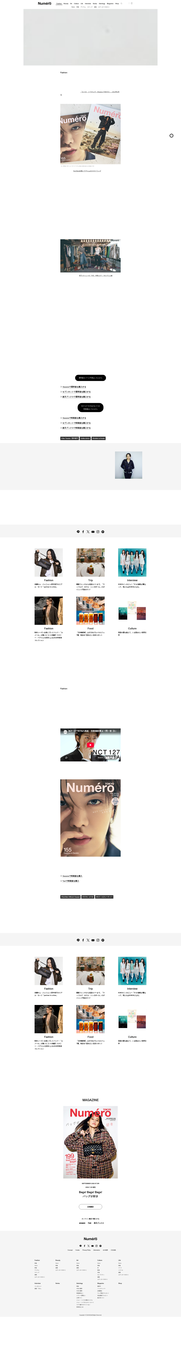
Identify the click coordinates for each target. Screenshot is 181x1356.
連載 (95, 7)
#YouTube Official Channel (71, 917)
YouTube (93, 538)
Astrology (102, 4)
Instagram (98, 538)
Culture (76, 4)
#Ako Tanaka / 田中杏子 (69, 438)
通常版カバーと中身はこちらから (90, 378)
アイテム (83, 7)
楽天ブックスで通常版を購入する (76, 397)
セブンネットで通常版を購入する (76, 392)
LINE (77, 538)
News (73, 7)
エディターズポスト (104, 7)
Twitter (87, 538)
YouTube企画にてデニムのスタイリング (87, 171)
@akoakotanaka (63, 485)
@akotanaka (44, 485)
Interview (88, 4)
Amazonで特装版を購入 (72, 896)
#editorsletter (85, 438)
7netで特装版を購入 (71, 901)
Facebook (82, 538)
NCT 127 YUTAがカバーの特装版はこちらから (90, 407)
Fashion (59, 4)
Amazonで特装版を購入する (74, 418)
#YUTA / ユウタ (88, 917)
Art (71, 4)
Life (82, 4)
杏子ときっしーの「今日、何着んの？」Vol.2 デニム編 (96, 275)
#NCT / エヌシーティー (105, 917)
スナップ (89, 7)
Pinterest (103, 538)
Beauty (66, 4)
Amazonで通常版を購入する (74, 387)
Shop (117, 4)
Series (95, 4)
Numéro (44, 3)
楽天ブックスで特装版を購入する (76, 428)
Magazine (110, 4)
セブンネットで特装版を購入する (76, 423)
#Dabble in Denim (99, 438)
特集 (77, 7)
